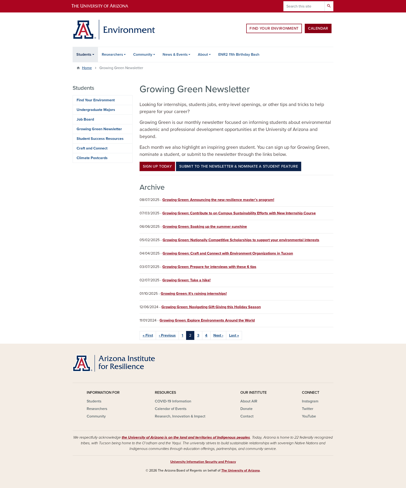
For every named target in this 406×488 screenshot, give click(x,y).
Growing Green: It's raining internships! (194, 293)
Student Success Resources (100, 138)
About (203, 54)
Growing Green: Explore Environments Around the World (207, 320)
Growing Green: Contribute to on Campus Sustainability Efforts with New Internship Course (239, 213)
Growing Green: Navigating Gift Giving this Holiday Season (211, 307)
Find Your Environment (274, 28)
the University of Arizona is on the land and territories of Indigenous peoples (186, 437)
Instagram (310, 401)
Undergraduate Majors (96, 109)
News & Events (175, 54)
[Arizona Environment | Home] (114, 29)
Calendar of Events (170, 408)
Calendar (318, 28)
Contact (247, 416)
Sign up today (157, 166)
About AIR (248, 401)
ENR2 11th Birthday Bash (238, 54)
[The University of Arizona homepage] (104, 6)
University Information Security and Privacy (203, 462)
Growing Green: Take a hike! (186, 280)
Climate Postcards (92, 158)
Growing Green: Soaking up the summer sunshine (205, 226)
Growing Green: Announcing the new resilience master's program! (218, 199)
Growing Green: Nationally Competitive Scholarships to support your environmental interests (241, 240)
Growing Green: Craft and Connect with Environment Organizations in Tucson (228, 253)
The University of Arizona (240, 470)
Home (87, 68)
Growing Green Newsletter (99, 129)
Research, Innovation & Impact (180, 416)
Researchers (112, 54)
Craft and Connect (92, 148)
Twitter (307, 408)
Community (142, 54)
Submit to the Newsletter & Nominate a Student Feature (238, 166)
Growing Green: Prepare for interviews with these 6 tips (209, 266)
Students (83, 54)
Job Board (85, 119)
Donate (246, 408)
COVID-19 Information (173, 401)
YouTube (309, 416)
